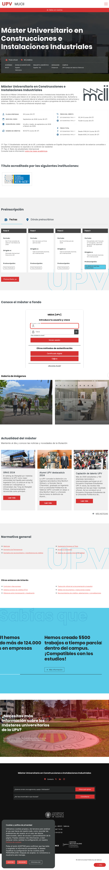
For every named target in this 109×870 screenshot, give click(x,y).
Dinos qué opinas (85, 789)
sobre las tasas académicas (36, 151)
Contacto (50, 779)
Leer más (14, 498)
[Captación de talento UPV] (91, 460)
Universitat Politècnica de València (91, 860)
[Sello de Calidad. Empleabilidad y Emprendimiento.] (72, 847)
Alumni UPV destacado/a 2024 (52, 474)
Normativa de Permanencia (12, 549)
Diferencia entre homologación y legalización (18, 593)
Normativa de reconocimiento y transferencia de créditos (23, 553)
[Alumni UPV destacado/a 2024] (54, 459)
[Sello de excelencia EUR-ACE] (17, 180)
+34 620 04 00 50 (55, 832)
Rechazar (22, 862)
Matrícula (6, 546)
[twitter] (56, 779)
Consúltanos (85, 796)
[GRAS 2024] (18, 459)
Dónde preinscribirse (42, 219)
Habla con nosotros (55, 10)
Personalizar (35, 862)
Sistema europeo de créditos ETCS (15, 590)
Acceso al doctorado (65, 549)
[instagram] (64, 779)
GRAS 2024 (9, 472)
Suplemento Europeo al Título (68, 546)
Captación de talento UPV (89, 473)
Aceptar (11, 862)
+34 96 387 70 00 (55, 829)
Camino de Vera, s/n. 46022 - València (56, 826)
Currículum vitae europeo (12, 586)
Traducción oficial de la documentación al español (75, 586)
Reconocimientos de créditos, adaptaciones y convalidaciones (79, 593)
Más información (55, 670)
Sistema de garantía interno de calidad (71, 553)
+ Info (99, 865)
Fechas (13, 219)
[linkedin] (60, 779)
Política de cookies (13, 842)
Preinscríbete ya (10, 279)
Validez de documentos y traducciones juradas (74, 590)
